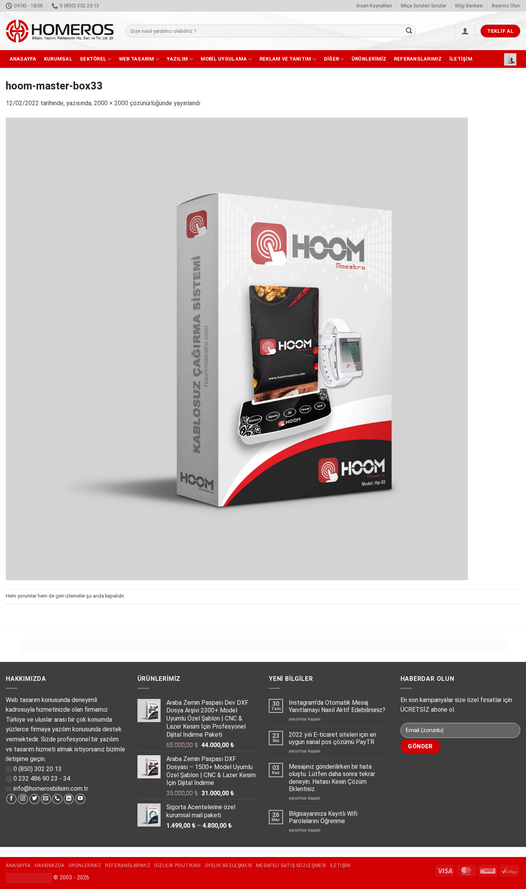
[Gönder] (408, 31)
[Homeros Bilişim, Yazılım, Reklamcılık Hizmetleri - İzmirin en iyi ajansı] (60, 31)
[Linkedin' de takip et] (69, 799)
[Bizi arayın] (57, 799)
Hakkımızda (50, 865)
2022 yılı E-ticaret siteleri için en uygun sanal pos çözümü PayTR (332, 738)
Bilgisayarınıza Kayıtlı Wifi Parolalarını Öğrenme (323, 817)
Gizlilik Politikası (177, 865)
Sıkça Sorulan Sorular (423, 5)
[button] (465, 30)
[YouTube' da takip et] (80, 799)
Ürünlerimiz (369, 59)
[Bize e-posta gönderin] (46, 799)
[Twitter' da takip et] (34, 799)
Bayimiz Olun (506, 5)
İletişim (460, 59)
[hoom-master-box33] (237, 348)
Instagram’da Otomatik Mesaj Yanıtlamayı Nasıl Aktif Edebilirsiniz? (337, 706)
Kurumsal (58, 59)
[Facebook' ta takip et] (11, 799)
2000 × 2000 (111, 103)
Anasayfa (23, 59)
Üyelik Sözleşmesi (228, 865)
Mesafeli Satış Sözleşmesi (291, 865)
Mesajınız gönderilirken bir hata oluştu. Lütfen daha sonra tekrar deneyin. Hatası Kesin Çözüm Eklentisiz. (332, 778)
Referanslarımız (418, 59)
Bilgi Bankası (469, 5)
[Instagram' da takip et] (23, 799)
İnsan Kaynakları (374, 5)
